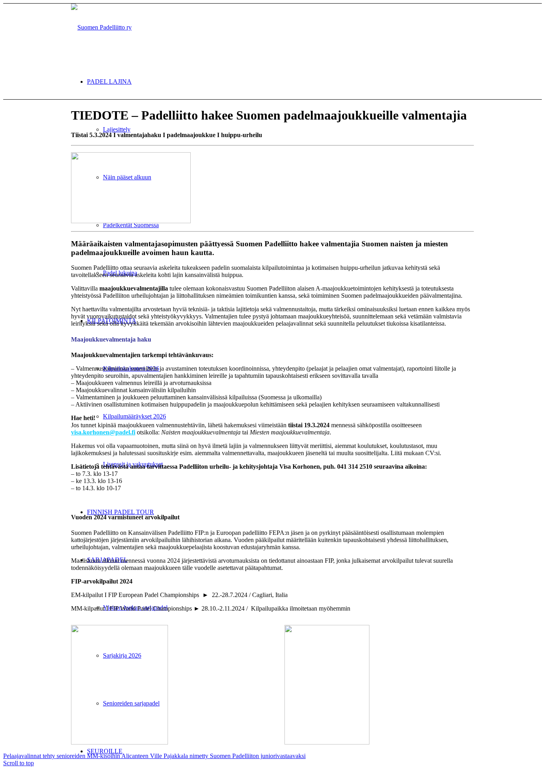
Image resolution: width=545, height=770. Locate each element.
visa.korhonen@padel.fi (103, 432)
